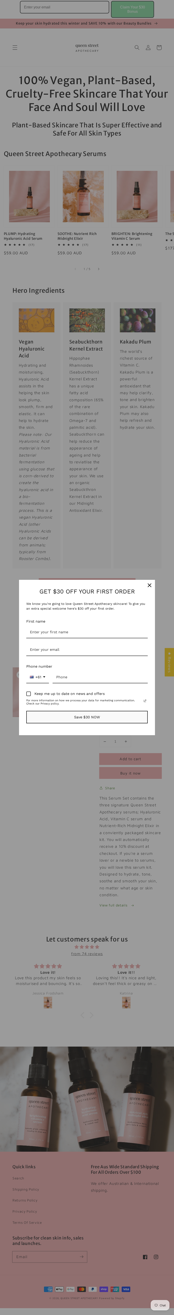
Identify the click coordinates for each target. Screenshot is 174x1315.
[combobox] (37, 677)
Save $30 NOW (87, 717)
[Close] (149, 585)
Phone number (39, 666)
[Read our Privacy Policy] (145, 701)
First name (35, 621)
